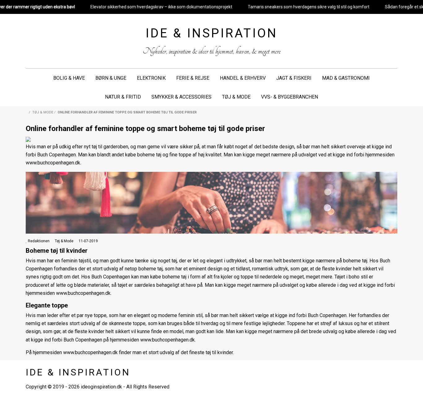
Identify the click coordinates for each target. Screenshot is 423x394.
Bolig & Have (69, 78)
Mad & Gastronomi (346, 78)
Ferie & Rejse (192, 78)
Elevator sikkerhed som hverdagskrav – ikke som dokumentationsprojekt (161, 6)
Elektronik (151, 78)
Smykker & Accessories (181, 97)
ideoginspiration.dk (101, 387)
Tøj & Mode (236, 97)
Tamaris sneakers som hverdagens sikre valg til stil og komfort (308, 6)
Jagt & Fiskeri (294, 78)
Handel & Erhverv (243, 78)
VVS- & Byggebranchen (289, 97)
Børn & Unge (110, 78)
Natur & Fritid (123, 97)
